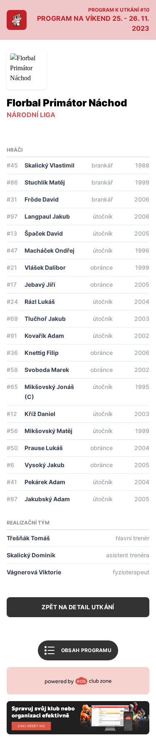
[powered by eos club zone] (78, 700)
